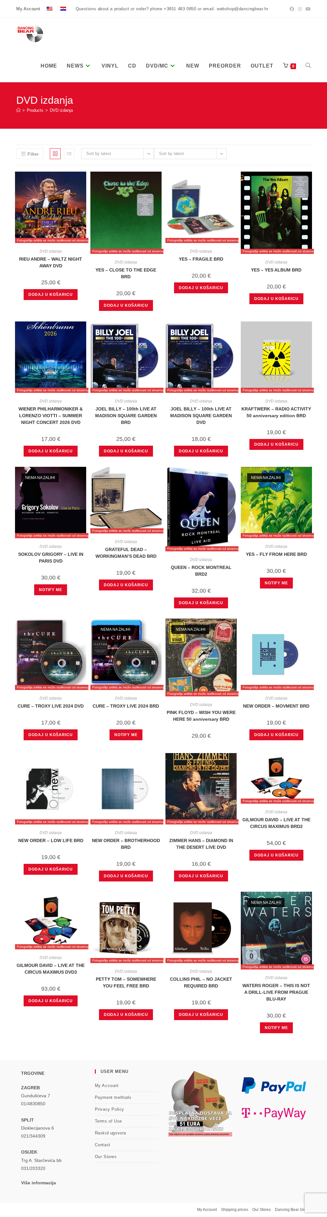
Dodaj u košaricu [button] (50, 294)
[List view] (69, 153)
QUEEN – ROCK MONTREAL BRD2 (201, 571)
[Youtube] (307, 9)
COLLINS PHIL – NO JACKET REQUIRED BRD (201, 982)
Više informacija (38, 1182)
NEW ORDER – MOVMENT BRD (276, 706)
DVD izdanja (61, 110)
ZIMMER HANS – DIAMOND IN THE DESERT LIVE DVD (201, 844)
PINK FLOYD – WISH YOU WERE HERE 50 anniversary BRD (201, 716)
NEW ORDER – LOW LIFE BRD (50, 840)
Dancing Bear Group (293, 1209)
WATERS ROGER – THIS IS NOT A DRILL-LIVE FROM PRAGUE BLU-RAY (276, 992)
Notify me (50, 590)
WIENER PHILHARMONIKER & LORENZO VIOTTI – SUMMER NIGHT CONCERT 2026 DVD (51, 415)
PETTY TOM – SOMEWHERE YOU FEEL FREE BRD (126, 982)
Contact (102, 1144)
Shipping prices (234, 1209)
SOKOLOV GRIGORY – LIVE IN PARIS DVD (50, 558)
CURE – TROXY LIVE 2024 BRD (126, 706)
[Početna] (18, 110)
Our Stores (106, 1156)
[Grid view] (55, 153)
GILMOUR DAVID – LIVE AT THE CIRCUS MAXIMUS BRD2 (276, 823)
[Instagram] (300, 9)
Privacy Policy (109, 1109)
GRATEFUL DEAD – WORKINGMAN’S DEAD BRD (125, 553)
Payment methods (113, 1097)
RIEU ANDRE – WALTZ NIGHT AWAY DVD (50, 262)
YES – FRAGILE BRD (201, 259)
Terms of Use (108, 1121)
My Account (28, 8)
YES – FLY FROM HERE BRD (276, 554)
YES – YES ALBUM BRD (276, 269)
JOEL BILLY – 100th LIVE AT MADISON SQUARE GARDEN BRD (126, 415)
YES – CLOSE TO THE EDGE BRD (125, 273)
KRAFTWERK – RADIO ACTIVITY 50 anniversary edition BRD (276, 412)
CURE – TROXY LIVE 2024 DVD (51, 706)
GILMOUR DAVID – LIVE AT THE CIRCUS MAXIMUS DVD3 (51, 969)
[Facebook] (292, 9)
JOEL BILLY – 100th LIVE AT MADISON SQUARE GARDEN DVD (201, 415)
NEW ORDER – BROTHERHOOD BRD (126, 844)
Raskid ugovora (110, 1133)
